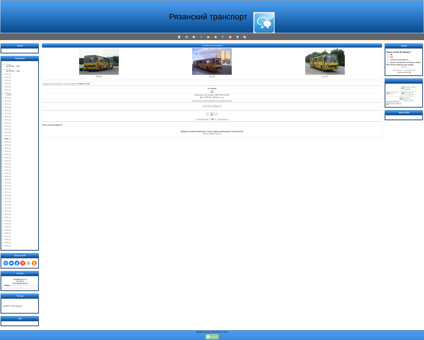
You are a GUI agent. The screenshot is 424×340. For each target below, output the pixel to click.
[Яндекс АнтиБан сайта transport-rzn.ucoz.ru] (406, 101)
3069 (6, 180)
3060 (6, 154)
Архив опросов (409, 70)
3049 (6, 120)
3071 (6, 186)
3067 (6, 173)
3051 (6, 126)
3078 (6, 208)
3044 (6, 104)
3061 (6, 158)
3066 (6, 170)
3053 (6, 132)
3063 (6, 161)
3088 (6, 239)
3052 (6, 129)
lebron (222, 97)
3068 (6, 176)
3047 (6, 113)
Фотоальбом (56, 84)
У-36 (6, 69)
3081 (6, 217)
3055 (6, 139)
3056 (6, 142)
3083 (6, 224)
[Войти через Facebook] (17, 263)
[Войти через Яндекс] (22, 263)
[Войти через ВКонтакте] (11, 263)
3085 (6, 230)
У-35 (6, 64)
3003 (6, 80)
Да (391, 54)
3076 (6, 202)
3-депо (66, 84)
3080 (6, 214)
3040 (6, 93)
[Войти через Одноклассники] (34, 263)
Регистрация (209, 133)
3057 (6, 145)
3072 (6, 189)
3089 (6, 243)
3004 (6, 84)
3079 (6, 211)
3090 (6, 246)
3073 (6, 192)
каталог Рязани (392, 101)
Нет (391, 57)
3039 (6, 90)
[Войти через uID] (5, 263)
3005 (6, 87)
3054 (6, 136)
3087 (6, 236)
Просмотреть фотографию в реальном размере (212, 101)
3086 (6, 233)
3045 (6, 107)
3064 (6, 164)
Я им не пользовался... (400, 60)
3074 (6, 195)
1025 (212, 76)
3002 (6, 77)
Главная (46, 84)
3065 (6, 167)
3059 (6, 151)
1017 (325, 76)
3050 (6, 123)
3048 (6, 117)
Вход (218, 133)
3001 (6, 74)
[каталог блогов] (393, 103)
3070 (6, 183)
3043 (6, 101)
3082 (6, 221)
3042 (6, 98)
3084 (6, 227)
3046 (6, 110)
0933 (99, 76)
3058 (6, 148)
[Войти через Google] (28, 263)
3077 (6, 205)
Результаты (398, 70)
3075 (6, 198)
